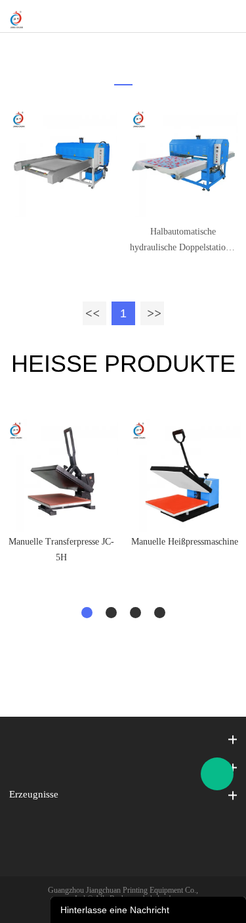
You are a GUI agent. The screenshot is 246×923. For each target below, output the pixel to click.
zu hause (115, 49)
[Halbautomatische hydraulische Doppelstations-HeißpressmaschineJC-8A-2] (183, 162)
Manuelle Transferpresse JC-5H (61, 549)
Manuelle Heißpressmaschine (184, 542)
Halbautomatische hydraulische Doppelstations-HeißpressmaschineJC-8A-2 (183, 241)
